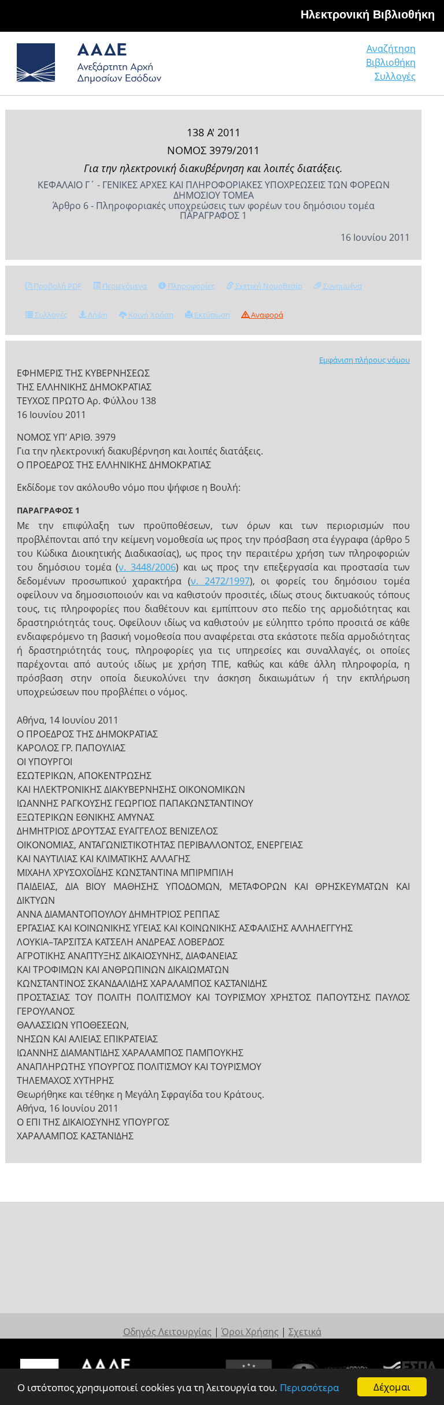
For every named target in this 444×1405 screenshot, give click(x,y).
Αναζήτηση (391, 48)
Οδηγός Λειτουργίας (167, 1331)
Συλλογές (395, 76)
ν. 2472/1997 (220, 581)
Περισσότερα (309, 1387)
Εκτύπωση (211, 315)
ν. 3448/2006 (147, 567)
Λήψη (97, 315)
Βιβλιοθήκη (391, 62)
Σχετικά (304, 1331)
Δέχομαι (391, 1386)
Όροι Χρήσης (250, 1331)
